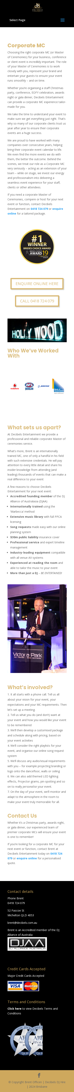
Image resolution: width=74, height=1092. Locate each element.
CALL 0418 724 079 (37, 301)
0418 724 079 (16, 903)
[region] (25, 1039)
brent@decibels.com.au (22, 923)
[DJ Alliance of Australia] (27, 950)
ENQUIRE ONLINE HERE (37, 283)
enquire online (27, 858)
